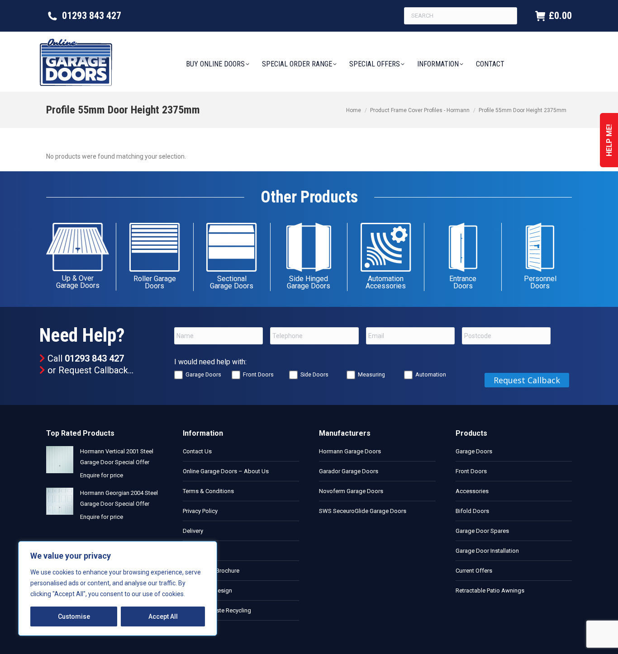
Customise (74, 616)
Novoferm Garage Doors (351, 491)
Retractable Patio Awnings (490, 590)
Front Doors (258, 374)
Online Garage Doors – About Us (226, 471)
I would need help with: (210, 362)
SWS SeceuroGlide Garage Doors (362, 511)
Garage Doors (203, 374)
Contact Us (197, 451)
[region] (117, 588)
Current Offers (474, 570)
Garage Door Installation (487, 550)
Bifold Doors (472, 511)
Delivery (193, 530)
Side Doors (314, 374)
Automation (430, 374)
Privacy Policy (200, 511)
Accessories (472, 491)
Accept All (163, 616)
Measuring (371, 374)
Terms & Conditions (208, 491)
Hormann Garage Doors (350, 451)
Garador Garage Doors (348, 471)
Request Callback (93, 370)
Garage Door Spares (482, 530)
